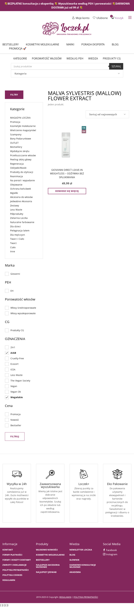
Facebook (111, 550)
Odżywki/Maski (18, 167)
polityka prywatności (86, 597)
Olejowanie (16, 184)
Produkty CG (112, 58)
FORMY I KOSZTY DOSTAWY (16, 560)
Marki (70, 44)
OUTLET (14, 142)
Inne (12, 251)
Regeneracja (17, 163)
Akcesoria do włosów (21, 197)
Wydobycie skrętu (19, 151)
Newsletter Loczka (80, 550)
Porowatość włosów (47, 58)
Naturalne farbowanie (22, 222)
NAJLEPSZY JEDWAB (46, 572)
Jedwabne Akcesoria (21, 201)
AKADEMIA (75, 572)
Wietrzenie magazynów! (23, 130)
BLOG (72, 555)
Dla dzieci (15, 226)
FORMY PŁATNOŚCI (12, 555)
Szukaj (116, 66)
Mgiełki (14, 192)
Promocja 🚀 (17, 48)
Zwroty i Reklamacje (14, 565)
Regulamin (8, 580)
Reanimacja (16, 176)
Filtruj (14, 436)
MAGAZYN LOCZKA (20, 117)
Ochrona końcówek (20, 188)
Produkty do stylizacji (21, 172)
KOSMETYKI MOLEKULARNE (50, 555)
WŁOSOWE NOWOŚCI (47, 550)
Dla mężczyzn (17, 234)
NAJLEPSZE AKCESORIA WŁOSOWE (48, 566)
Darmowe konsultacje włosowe (82, 566)
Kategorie (20, 58)
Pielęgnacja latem (19, 230)
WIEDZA (93, 58)
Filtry (14, 94)
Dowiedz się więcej (67, 191)
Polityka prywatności (15, 570)
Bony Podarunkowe (20, 138)
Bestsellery (10, 44)
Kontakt (7, 550)
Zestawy (14, 205)
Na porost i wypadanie (22, 180)
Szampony (15, 134)
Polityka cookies (12, 575)
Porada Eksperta (93, 44)
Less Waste (16, 209)
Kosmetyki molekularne (42, 44)
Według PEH (75, 58)
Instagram (111, 554)
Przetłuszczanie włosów (23, 155)
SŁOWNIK (74, 560)
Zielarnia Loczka (19, 217)
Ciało (13, 247)
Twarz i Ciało (17, 238)
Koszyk (117, 18)
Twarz (13, 243)
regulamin (65, 597)
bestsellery (43, 560)
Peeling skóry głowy (20, 159)
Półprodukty (16, 213)
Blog (115, 44)
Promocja (15, 121)
